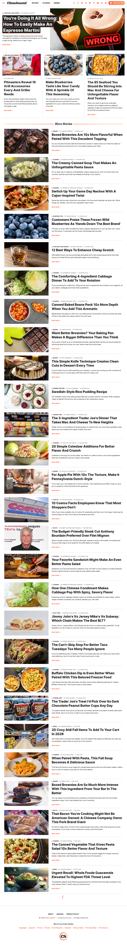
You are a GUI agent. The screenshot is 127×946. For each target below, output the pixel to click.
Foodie (47, 928)
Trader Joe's (57, 414)
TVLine (39, 928)
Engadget (22, 928)
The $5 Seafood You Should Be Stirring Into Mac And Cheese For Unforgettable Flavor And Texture (105, 90)
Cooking (46, 3)
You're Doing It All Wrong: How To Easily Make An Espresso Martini (30, 24)
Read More (6, 44)
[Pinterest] (94, 3)
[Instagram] (82, 3)
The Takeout (103, 928)
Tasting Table (78, 928)
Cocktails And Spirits (12, 13)
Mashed (68, 928)
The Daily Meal (90, 928)
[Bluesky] (98, 3)
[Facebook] (74, 3)
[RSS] (106, 3)
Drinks (57, 3)
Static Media (49, 918)
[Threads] (86, 3)
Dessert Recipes (59, 388)
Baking (55, 131)
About (50, 914)
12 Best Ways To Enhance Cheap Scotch (83, 250)
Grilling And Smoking (12, 55)
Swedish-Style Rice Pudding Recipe (79, 392)
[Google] (102, 3)
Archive (60, 914)
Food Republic (57, 928)
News (55, 726)
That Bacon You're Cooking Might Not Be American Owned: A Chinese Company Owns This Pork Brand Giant (87, 818)
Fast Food (56, 613)
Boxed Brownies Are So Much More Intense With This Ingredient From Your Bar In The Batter (85, 789)
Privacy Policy (72, 914)
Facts (55, 528)
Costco (56, 499)
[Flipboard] (90, 3)
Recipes (35, 3)
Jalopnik (32, 928)
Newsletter (118, 3)
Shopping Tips (58, 216)
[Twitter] (78, 3)
